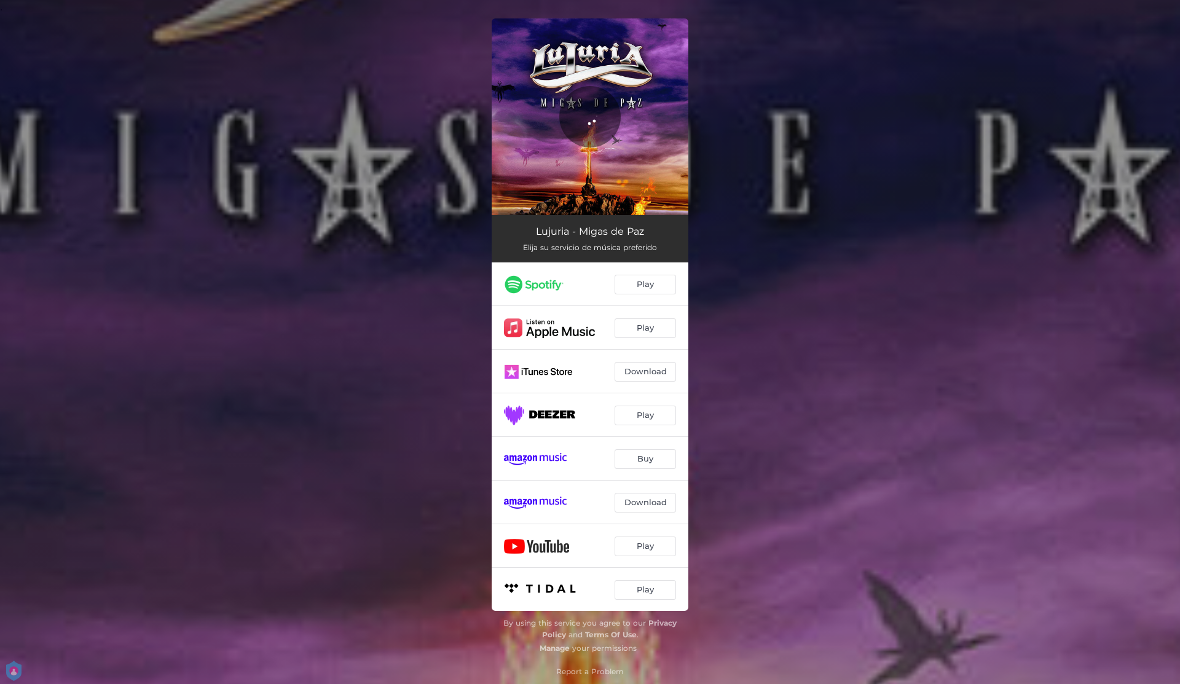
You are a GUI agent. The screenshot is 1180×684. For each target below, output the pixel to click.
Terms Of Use (611, 634)
